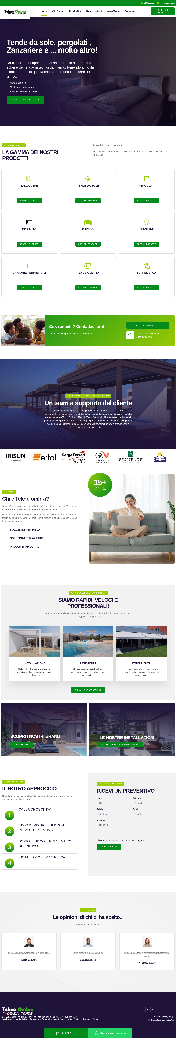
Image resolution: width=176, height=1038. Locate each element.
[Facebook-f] (147, 1009)
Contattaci (130, 11)
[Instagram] (152, 1009)
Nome (100, 798)
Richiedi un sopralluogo (150, 333)
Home (44, 11)
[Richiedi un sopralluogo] (130, 335)
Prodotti (74, 11)
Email (135, 809)
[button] (85, 973)
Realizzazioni (94, 11)
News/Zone (113, 11)
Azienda (137, 798)
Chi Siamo (58, 11)
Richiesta (101, 820)
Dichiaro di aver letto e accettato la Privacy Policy (123, 840)
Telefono (101, 809)
